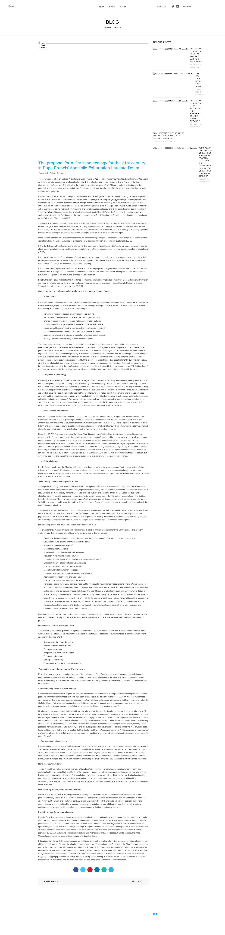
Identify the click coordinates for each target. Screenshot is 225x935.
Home (108, 27)
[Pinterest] (90, 869)
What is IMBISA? (121, 904)
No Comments (195, 67)
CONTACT (161, 7)
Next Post (137, 881)
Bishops (79, 912)
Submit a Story (159, 904)
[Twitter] (83, 869)
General (117, 27)
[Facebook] (76, 869)
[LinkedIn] (97, 869)
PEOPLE (123, 7)
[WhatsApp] (104, 869)
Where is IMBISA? (121, 916)
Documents (81, 916)
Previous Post (52, 881)
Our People (81, 908)
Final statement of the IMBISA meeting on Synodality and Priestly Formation (168, 135)
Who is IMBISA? (121, 912)
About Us (80, 904)
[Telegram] (111, 869)
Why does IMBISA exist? (124, 908)
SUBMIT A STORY (142, 7)
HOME (102, 7)
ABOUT (112, 7)
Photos (79, 919)
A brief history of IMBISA (124, 919)
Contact (156, 908)
